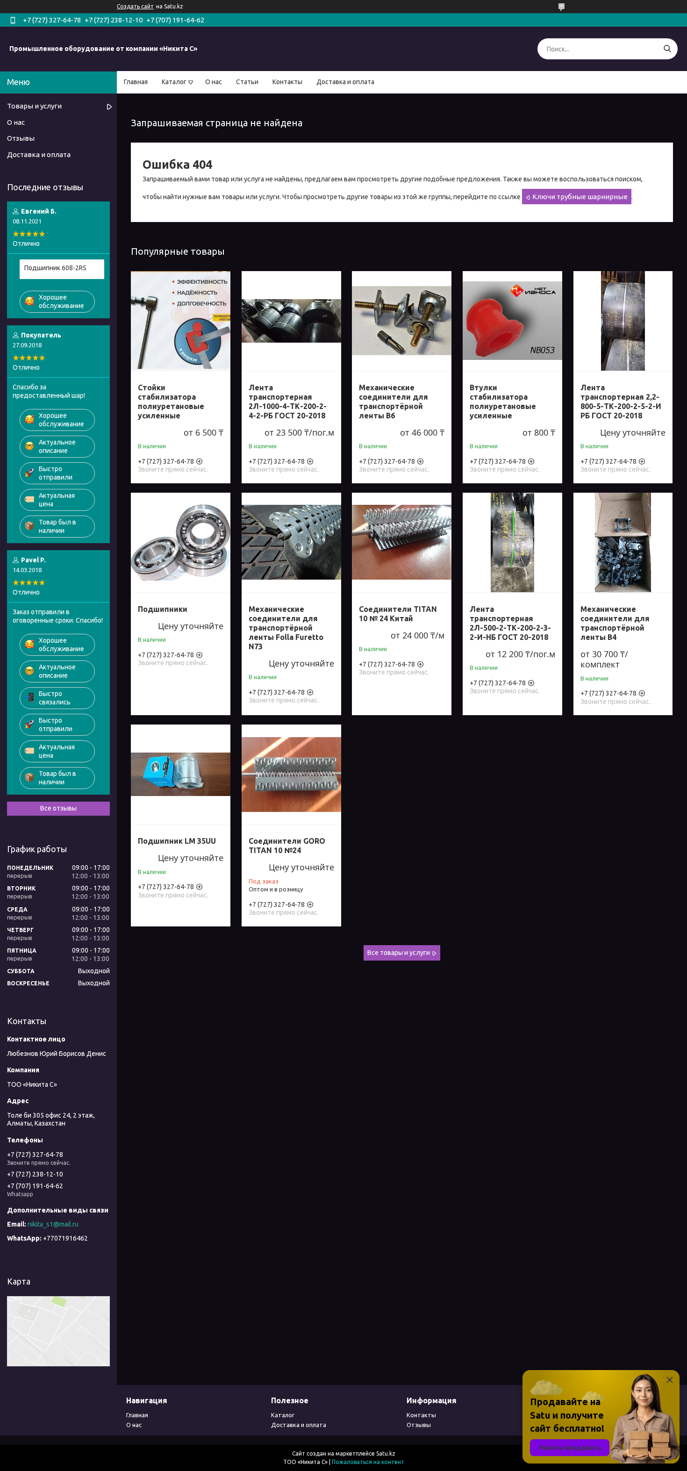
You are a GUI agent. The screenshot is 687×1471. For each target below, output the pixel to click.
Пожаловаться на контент (368, 1462)
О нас (213, 82)
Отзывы (21, 138)
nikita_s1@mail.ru (53, 1224)
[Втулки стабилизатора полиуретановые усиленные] (512, 321)
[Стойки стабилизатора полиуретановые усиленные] (180, 321)
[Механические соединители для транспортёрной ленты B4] (623, 542)
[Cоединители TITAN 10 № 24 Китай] (401, 542)
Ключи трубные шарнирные (580, 197)
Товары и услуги (34, 106)
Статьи (247, 82)
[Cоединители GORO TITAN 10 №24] (291, 774)
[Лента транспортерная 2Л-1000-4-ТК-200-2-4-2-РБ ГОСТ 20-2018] (291, 321)
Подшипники (162, 609)
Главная (136, 82)
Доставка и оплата (345, 82)
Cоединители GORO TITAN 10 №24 (287, 845)
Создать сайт (135, 6)
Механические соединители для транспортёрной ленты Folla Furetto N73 (286, 628)
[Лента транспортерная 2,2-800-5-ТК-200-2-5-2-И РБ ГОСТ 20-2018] (623, 321)
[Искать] (667, 48)
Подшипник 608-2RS (55, 268)
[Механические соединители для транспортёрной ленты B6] (401, 321)
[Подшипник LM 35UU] (180, 774)
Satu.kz (385, 1453)
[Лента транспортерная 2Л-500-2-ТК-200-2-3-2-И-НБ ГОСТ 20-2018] (512, 542)
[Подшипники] (180, 542)
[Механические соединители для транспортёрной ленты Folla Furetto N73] (291, 542)
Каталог (174, 82)
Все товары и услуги (398, 952)
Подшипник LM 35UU (177, 841)
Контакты (287, 82)
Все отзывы (58, 808)
